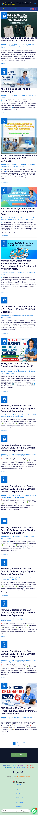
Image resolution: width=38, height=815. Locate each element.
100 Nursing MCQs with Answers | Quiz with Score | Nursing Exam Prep (19, 211)
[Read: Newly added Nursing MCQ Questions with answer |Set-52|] (19, 350)
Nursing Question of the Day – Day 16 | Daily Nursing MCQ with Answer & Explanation (18, 489)
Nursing (19, 784)
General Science (19, 797)
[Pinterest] (33, 9)
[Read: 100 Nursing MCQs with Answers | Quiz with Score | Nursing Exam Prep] (19, 197)
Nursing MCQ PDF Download (19, 44)
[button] (35, 3)
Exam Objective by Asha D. (18, 3)
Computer (19, 793)
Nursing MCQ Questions (18, 95)
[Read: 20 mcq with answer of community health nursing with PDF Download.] (19, 136)
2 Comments (4, 370)
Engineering (19, 789)
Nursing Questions (12, 219)
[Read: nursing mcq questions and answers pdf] (19, 78)
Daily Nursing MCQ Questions (17, 370)
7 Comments (4, 272)
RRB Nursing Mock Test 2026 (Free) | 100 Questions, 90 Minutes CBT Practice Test (19, 711)
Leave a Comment (6, 44)
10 (24, 743)
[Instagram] (35, 9)
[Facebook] (31, 9)
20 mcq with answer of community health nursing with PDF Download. (19, 158)
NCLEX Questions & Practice (18, 217)
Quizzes (19, 811)
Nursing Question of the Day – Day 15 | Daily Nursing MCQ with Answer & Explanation (18, 530)
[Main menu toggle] (3, 9)
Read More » (4, 64)
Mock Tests (19, 806)
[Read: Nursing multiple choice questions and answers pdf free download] (19, 24)
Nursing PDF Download (13, 46)
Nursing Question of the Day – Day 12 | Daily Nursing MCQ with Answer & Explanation (18, 654)
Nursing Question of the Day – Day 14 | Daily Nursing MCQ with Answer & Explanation (18, 571)
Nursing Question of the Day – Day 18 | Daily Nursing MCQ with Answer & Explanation (18, 408)
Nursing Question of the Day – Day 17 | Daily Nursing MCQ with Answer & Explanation (18, 448)
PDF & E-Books (19, 802)
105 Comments (5, 217)
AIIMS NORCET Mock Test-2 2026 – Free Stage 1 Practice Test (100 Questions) (18, 309)
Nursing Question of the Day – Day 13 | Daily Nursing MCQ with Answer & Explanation (18, 612)
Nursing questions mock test (19, 315)
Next (20, 746)
